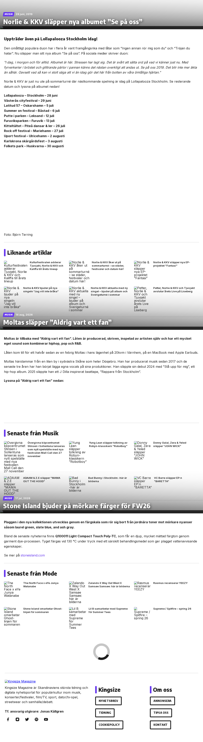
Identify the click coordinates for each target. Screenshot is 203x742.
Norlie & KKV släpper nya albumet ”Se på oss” (72, 21)
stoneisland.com (33, 555)
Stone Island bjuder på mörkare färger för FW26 (77, 506)
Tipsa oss (161, 712)
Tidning (105, 712)
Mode (8, 498)
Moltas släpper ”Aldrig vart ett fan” (57, 322)
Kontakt (160, 724)
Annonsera (162, 700)
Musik (8, 14)
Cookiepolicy (109, 724)
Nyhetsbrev (108, 700)
